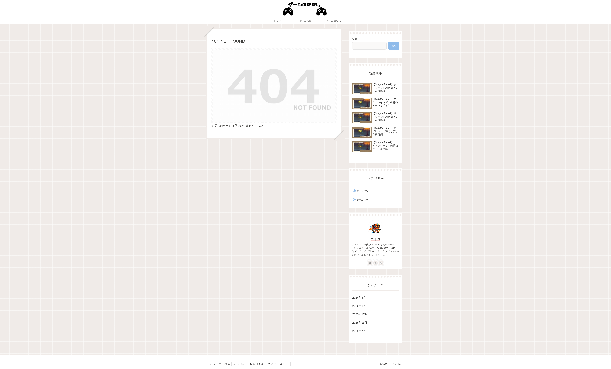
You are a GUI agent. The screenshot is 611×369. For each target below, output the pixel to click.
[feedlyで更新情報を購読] (375, 263)
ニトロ (375, 239)
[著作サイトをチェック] (370, 263)
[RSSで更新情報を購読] (381, 263)
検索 (354, 39)
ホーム (212, 364)
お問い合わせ (256, 364)
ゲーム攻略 (224, 364)
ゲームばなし (239, 364)
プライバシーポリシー (278, 364)
